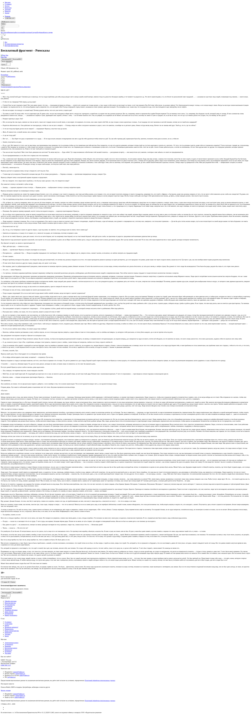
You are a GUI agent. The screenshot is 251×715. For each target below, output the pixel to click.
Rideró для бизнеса (11, 615)
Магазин (7, 2)
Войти (3, 24)
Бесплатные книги (11, 648)
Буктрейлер (8, 606)
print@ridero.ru (20, 673)
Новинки (8, 646)
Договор (7, 634)
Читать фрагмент (7, 61)
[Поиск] (2, 28)
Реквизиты (8, 632)
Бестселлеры (19, 32)
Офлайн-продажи (10, 601)
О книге (3, 87)
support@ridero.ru (18, 672)
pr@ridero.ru (11, 677)
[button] (125, 28)
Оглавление (15, 87)
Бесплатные (27, 32)
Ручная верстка (10, 605)
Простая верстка (10, 603)
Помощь (7, 16)
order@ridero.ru (24, 675)
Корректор (8, 608)
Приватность (9, 629)
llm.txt (7, 636)
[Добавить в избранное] (3, 78)
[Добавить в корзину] (8, 64)
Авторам (8, 9)
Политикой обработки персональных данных (100, 680)
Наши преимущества (12, 631)
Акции (7, 13)
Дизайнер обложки (11, 610)
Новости (7, 11)
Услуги (7, 6)
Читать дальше (6, 690)
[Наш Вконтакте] (6, 707)
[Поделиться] (3, 82)
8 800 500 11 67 (6, 665)
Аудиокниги (9, 644)
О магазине (8, 624)
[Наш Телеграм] (5, 709)
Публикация (9, 613)
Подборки (40, 32)
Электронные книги (11, 643)
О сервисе (8, 4)
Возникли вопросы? (11, 627)
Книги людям (48, 32)
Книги (7, 625)
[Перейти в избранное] (2, 35)
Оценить (12, 76)
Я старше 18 (5, 582)
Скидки (34, 32)
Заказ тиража (9, 612)
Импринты (11, 32)
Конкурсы (8, 8)
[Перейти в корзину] (4, 35)
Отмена (12, 582)
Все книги (4, 32)
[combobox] (125, 26)
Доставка (8, 653)
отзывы (8, 87)
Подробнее (4, 75)
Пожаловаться (6, 85)
